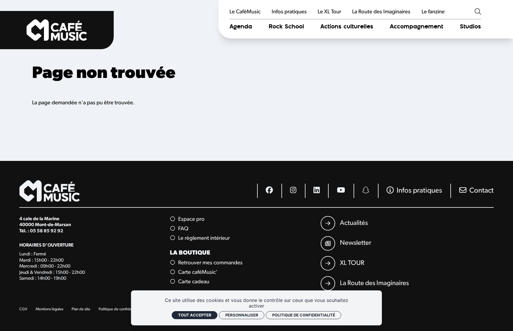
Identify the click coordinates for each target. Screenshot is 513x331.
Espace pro (190, 219)
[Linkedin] (316, 191)
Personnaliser (241, 315)
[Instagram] (293, 191)
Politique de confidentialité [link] (303, 315)
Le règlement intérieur (203, 238)
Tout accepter (194, 315)
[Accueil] (57, 30)
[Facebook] (269, 191)
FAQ (182, 229)
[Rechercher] (478, 12)
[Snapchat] (366, 191)
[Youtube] (340, 191)
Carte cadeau (193, 282)
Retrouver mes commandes (209, 263)
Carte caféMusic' (197, 272)
